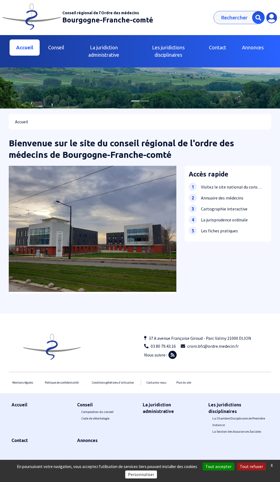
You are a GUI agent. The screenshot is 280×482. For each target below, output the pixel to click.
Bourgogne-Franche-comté (107, 20)
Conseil (85, 404)
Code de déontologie (95, 418)
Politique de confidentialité (61, 382)
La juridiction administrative (103, 51)
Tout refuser (251, 466)
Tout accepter (218, 466)
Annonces (253, 47)
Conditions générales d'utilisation (113, 382)
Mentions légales (22, 382)
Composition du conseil (97, 412)
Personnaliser (141, 474)
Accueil (24, 47)
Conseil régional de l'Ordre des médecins (100, 13)
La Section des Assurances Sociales (236, 431)
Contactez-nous (156, 382)
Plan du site (183, 382)
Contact (217, 47)
